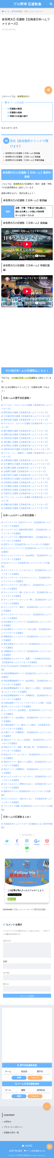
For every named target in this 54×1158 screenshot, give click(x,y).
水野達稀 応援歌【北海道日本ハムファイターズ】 (25, 460)
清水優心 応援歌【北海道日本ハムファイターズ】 (25, 442)
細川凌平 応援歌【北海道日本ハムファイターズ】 (25, 475)
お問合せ (7, 1122)
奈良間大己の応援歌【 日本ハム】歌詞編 (22, 153)
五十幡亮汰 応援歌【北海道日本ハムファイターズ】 (26, 464)
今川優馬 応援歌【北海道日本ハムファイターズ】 (25, 486)
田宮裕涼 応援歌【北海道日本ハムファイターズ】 (25, 490)
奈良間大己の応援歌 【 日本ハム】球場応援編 (24, 160)
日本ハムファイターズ (23, 909)
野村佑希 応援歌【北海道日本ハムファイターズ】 (25, 420)
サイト (6, 984)
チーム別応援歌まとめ (35, 1151)
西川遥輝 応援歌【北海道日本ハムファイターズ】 (25, 431)
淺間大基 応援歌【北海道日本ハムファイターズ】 (25, 434)
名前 (5, 961)
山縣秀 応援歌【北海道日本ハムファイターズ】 (24, 471)
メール (6, 973)
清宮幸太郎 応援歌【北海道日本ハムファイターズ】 (26, 449)
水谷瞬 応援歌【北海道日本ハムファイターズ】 (24, 468)
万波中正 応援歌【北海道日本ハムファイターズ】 (25, 493)
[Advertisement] (27, 61)
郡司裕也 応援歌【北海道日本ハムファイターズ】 (25, 412)
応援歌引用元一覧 (11, 1133)
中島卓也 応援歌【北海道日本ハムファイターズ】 (25, 438)
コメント (7, 941)
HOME (28, 1145)
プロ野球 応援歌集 (27, 4)
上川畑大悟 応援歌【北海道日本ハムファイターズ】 (26, 416)
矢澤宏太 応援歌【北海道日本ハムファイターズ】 (25, 445)
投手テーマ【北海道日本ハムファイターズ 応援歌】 (26, 544)
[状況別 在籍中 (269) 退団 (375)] (27, 1072)
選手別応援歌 (40, 909)
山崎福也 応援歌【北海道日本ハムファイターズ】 (25, 508)
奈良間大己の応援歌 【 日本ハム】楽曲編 (22, 157)
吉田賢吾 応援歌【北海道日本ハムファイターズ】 (25, 482)
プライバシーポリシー (13, 1127)
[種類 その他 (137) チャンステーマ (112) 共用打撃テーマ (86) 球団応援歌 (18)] (27, 1091)
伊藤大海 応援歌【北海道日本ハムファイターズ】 (25, 504)
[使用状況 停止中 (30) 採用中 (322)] (42, 1091)
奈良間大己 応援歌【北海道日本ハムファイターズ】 (26, 479)
